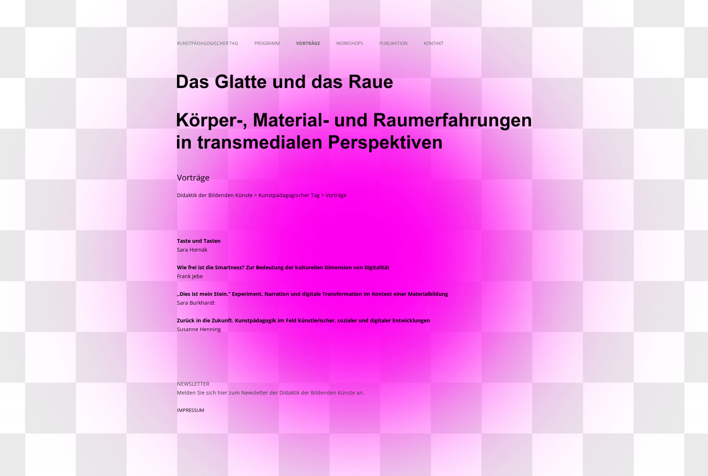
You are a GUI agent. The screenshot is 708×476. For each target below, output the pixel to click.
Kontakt (434, 43)
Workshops (349, 43)
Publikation (393, 43)
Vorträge (308, 43)
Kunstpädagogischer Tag (207, 43)
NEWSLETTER (193, 383)
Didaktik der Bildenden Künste (215, 195)
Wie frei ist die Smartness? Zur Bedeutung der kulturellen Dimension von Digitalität (283, 267)
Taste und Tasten (199, 240)
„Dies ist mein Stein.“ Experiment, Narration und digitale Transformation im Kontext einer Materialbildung (312, 293)
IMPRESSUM (190, 410)
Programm (267, 43)
